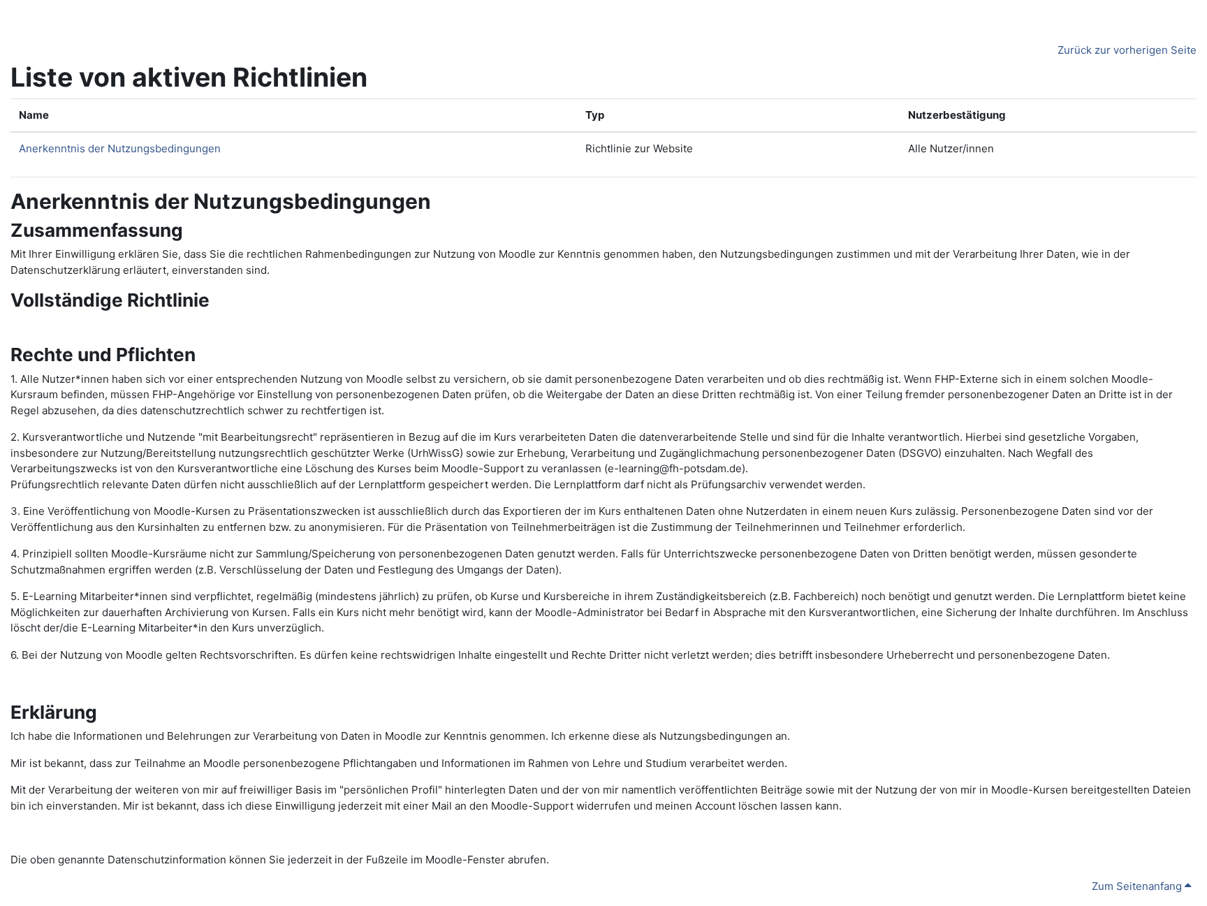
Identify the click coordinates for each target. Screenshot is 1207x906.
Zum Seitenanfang (1138, 886)
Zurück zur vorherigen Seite (1127, 50)
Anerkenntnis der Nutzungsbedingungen (120, 148)
